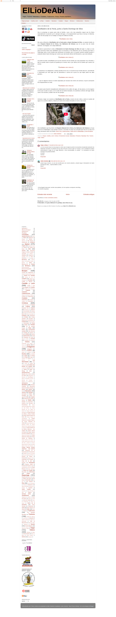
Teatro (28, 509)
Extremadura (26, 323)
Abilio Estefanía (44, 161)
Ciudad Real (30, 296)
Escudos (31, 318)
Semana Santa (26, 493)
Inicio (68, 194)
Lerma (31, 363)
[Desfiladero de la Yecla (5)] (65, 95)
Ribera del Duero (27, 478)
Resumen (24, 477)
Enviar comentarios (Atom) (50, 197)
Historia (27, 342)
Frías (23, 334)
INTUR (23, 350)
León (34, 361)
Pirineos (23, 456)
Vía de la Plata (25, 528)
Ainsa (34, 236)
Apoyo (27, 244)
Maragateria (31, 375)
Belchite (23, 262)
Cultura (28, 306)
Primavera (78, 135)
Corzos (31, 299)
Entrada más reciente (45, 194)
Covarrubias (30, 301)
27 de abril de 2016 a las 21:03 (55, 145)
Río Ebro (28, 480)
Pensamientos (32, 451)
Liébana (23, 364)
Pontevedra (24, 459)
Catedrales (24, 291)
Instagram (29, 349)
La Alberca (29, 352)
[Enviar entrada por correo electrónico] (65, 133)
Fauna (33, 323)
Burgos (66, 20)
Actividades (25, 234)
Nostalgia (24, 395)
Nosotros (87, 20)
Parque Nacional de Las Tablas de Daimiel (28, 409)
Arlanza (25, 247)
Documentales (26, 311)
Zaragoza (30, 536)
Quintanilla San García (26, 467)
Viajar (39, 137)
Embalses (24, 315)
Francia (31, 332)
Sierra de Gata (32, 498)
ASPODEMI (24, 253)
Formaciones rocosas (64, 135)
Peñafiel (24, 453)
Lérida (25, 363)
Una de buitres (89, 131)
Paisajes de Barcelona (27, 401)
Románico (33, 483)
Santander (24, 490)
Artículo (23, 250)
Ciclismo (24, 296)
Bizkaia (33, 264)
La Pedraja (32, 355)
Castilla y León (34, 20)
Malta (30, 371)
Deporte (33, 308)
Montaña (24, 384)
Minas (23, 378)
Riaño (34, 477)
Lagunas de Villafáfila (26, 358)
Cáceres (23, 272)
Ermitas (26, 317)
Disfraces (33, 309)
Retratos (29, 477)
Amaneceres (24, 242)
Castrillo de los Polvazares (29, 288)
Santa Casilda (26, 489)
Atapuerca (31, 255)
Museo (23, 389)
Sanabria (30, 487)
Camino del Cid (29, 277)
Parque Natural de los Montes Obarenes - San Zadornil (28, 429)
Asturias (24, 255)
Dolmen (33, 311)
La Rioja (42, 20)
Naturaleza (54, 20)
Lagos (31, 357)
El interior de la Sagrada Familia (30, 100)
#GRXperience (25, 231)
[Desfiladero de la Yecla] (65, 39)
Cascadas (30, 280)
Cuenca (27, 304)
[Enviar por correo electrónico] (67, 134)
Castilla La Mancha (27, 281)
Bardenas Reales (29, 261)
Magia (31, 369)
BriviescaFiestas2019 (26, 268)
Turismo (91, 135)
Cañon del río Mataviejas (77, 131)
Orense (23, 400)
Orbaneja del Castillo (28, 398)
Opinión (33, 397)
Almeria (30, 239)
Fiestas (33, 324)
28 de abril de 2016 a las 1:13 (57, 161)
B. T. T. (27, 258)
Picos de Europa (31, 453)
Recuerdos (24, 471)
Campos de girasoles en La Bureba (30, 166)
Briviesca (72, 20)
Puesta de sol (30, 465)
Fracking (25, 332)
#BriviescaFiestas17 (26, 229)
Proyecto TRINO (29, 464)
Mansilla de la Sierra (26, 374)
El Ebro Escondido (29, 314)
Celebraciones (79, 20)
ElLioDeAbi (43, 10)
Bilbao (30, 262)
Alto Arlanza (30, 240)
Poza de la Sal (27, 461)
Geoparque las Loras (28, 337)
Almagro (23, 239)
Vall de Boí (25, 518)
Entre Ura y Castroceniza (63, 131)
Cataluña (48, 20)
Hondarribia (24, 343)
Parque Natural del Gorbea (27, 439)
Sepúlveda (24, 497)
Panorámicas (24, 404)
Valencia (33, 516)
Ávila (23, 258)
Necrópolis (24, 394)
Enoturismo (32, 315)
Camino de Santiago (29, 275)
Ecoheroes (30, 312)
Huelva (31, 343)
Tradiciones (31, 510)
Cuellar (23, 304)
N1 (22, 391)
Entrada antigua (88, 194)
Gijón (23, 338)
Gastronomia (26, 335)
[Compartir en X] (69, 134)
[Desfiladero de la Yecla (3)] (65, 77)
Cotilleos (23, 301)
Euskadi (24, 321)
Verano (33, 524)
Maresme (23, 377)
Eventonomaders (31, 321)
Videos (42, 137)
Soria (23, 507)
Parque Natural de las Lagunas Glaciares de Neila (28, 426)
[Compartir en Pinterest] (71, 134)
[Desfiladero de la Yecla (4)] (65, 85)
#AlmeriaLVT (24, 228)
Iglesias (28, 345)
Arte (29, 249)
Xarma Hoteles (30, 535)
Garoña (33, 334)
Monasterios (25, 383)
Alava (24, 237)
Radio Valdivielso (31, 468)
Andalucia (32, 242)
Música (30, 389)
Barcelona (24, 259)
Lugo (28, 367)
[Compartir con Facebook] (70, 134)
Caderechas (30, 272)
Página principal (25, 20)
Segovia (29, 492)
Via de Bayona (29, 526)
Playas (30, 456)
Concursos (24, 299)
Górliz (27, 338)
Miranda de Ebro (29, 378)
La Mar (25, 355)
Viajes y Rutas (44, 145)
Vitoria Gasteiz (26, 533)
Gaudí (33, 335)
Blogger (92, 606)
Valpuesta (26, 524)
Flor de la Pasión (27, 113)
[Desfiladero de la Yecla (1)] (65, 57)
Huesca (23, 344)
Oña (27, 397)
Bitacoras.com (25, 264)
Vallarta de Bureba (25, 519)
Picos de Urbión (26, 454)
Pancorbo (31, 403)
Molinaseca (30, 381)
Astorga (31, 253)
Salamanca (30, 484)
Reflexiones (32, 471)
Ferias (25, 324)
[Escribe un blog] (68, 134)
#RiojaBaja (24, 233)
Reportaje (83, 135)
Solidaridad (30, 506)
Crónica (56, 135)
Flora (29, 328)
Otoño (29, 400)
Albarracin (31, 237)
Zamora (24, 536)
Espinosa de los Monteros (27, 320)
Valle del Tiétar (32, 522)
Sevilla (29, 497)
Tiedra (33, 509)
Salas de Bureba (25, 486)
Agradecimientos (26, 236)
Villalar (33, 532)
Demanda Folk (25, 307)
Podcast (23, 457)
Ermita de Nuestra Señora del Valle (30, 152)
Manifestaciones (26, 372)
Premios (23, 462)
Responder (43, 156)
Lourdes (23, 367)
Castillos (33, 287)
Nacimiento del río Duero (29, 138)
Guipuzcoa (33, 340)
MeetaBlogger (30, 377)
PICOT (32, 454)
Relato (28, 473)
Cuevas (33, 304)
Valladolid (31, 518)
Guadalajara (26, 340)
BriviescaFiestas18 (25, 267)
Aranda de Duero (31, 245)
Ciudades (61, 20)
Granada (33, 338)
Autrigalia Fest (25, 256)
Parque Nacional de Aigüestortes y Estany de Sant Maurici (28, 406)
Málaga (23, 371)
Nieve (30, 394)
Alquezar (23, 240)
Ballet (32, 258)
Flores (23, 329)
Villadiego (28, 532)
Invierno (29, 350)
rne (28, 483)
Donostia (25, 312)
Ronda (24, 484)
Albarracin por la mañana (29, 88)
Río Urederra (29, 481)
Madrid (25, 369)
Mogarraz (23, 381)
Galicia (27, 334)
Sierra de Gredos (27, 500)
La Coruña (32, 354)
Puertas (23, 465)
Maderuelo (33, 367)
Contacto (24, 23)
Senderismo (25, 495)
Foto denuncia (31, 331)
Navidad (30, 392)
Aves (32, 256)
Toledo (24, 510)
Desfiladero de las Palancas (30, 180)
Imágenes (31, 347)
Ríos (88, 135)
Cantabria (24, 278)
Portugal (31, 459)
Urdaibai (28, 516)
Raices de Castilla (27, 470)
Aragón (23, 245)
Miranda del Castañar (27, 380)
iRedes (23, 352)
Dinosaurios (26, 309)
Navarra (24, 392)
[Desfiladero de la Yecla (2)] (65, 67)
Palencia (24, 403)
